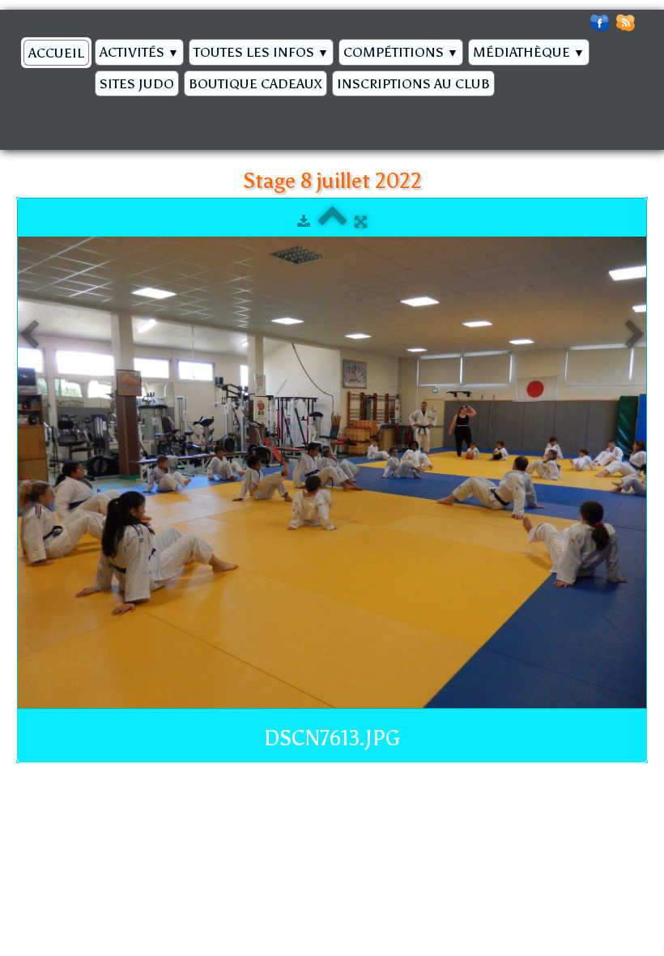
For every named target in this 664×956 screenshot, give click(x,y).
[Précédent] (29, 336)
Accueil (56, 53)
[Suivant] (635, 336)
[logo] (22, 118)
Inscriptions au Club (413, 83)
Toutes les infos (261, 52)
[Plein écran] (361, 222)
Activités (139, 52)
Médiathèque (529, 52)
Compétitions (400, 52)
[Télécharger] (303, 222)
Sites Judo (137, 83)
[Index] (332, 222)
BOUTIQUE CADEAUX (255, 83)
